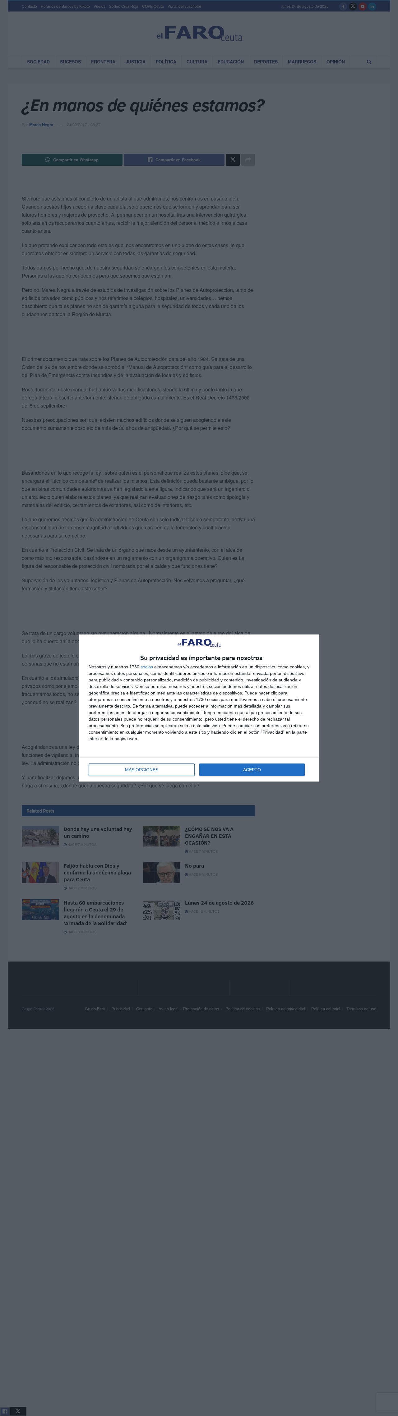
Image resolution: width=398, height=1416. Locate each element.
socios (147, 667)
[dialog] (199, 708)
